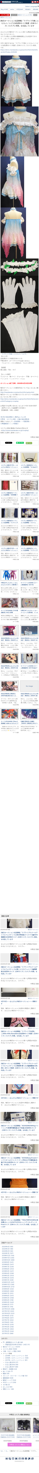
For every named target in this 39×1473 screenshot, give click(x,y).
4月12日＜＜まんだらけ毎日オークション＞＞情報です (20, 1098)
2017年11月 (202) (8, 1311)
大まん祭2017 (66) (11, 1367)
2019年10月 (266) (8, 1260)
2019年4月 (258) (8, 1273)
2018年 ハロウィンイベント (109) (16, 1358)
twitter (12, 9)
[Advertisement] (19, 826)
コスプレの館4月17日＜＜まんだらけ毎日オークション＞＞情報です (9, 467)
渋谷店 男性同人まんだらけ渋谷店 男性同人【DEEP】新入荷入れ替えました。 (29, 695)
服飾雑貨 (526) (8, 1378)
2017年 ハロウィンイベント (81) (16, 1360)
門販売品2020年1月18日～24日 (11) (17, 1344)
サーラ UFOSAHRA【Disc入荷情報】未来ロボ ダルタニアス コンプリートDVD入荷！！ (10, 723)
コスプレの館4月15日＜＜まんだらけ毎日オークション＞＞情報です (9, 550)
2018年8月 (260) (8, 1291)
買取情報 (35, 9)
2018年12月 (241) (8, 1282)
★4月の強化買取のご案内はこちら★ (13, 417)
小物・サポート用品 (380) (12, 1351)
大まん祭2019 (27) (11, 1362)
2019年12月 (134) (8, 1255)
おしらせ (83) (7, 1387)
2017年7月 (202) (8, 1320)
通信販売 (28, 9)
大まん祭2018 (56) (11, 1365)
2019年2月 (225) (8, 1278)
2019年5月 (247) (8, 1271)
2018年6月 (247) (8, 1295)
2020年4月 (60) (7, 1247)
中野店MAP (19, 9)
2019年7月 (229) (8, 1267)
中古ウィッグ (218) (9, 1382)
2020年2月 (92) (7, 1251)
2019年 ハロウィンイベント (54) (16, 1356)
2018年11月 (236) (8, 1284)
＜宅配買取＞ (26, 421)
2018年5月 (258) (8, 1298)
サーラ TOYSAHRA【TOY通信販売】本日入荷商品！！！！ (9, 612)
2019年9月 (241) (8, 1262)
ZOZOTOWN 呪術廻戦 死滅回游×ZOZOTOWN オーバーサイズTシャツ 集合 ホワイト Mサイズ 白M (8, 1436)
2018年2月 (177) (7, 1304)
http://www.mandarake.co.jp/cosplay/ (15, 430)
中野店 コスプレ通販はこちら (19, 1445)
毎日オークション (5, 17)
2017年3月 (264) (8, 1329)
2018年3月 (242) (8, 1302)
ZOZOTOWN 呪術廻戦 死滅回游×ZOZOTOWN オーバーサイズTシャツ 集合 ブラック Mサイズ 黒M (24, 1436)
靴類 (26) (6, 1373)
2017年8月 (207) (8, 1318)
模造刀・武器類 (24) (10, 1369)
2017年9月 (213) (7, 1316)
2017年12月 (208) (8, 1309)
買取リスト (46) (8, 1389)
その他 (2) (6, 1385)
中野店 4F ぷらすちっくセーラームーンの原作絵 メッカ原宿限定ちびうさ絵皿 (29, 612)
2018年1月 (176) (7, 1307)
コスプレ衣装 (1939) (10, 1349)
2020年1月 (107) (7, 1253)
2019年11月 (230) (8, 1258)
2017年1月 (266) (7, 1333)
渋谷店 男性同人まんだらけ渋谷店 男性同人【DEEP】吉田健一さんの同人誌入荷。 (29, 640)
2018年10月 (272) (8, 1287)
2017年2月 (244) (8, 1331)
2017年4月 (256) (8, 1327)
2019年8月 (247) (8, 1264)
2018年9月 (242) (8, 1289)
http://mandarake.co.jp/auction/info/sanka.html (17, 392)
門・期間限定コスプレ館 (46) (13, 1342)
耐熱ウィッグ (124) (9, 1380)
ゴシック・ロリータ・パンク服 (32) (15, 1376)
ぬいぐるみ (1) (8, 1371)
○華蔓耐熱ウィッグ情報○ (9, 424)
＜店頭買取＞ (17, 421)
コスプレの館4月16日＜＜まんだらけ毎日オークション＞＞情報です (29, 495)
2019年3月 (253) (8, 1275)
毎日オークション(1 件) (25, 15)
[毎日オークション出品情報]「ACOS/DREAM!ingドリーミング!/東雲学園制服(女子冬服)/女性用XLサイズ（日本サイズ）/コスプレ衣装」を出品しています (19, 1128)
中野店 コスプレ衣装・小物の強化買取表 (14, 419)
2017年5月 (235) (8, 1324)
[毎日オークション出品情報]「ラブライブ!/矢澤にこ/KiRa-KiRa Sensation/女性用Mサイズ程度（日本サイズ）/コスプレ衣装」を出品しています (20, 1033)
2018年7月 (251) (7, 1293)
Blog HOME (4, 9)
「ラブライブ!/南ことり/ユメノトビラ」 (14, 354)
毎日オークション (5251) (11, 1347)
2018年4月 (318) (8, 1300)
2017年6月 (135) (7, 1322)
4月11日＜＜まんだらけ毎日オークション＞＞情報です (19, 1192)
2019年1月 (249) (8, 1280)
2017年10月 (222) (8, 1313)
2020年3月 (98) (7, 1249)
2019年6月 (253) (8, 1269)
